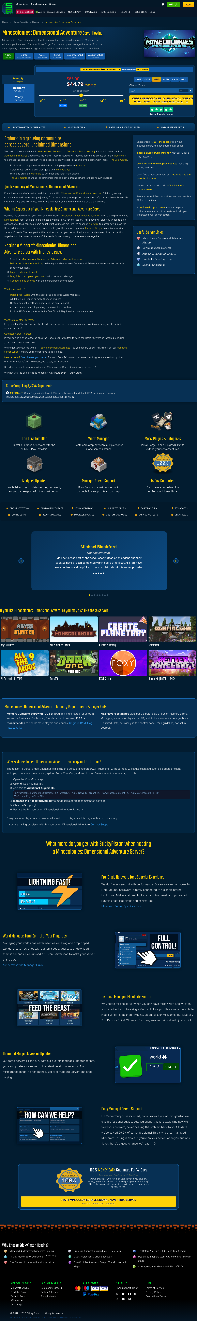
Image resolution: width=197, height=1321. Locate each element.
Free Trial (141, 12)
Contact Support (100, 824)
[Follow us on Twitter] (117, 1294)
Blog (152, 12)
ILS (183, 79)
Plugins (126, 12)
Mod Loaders (109, 12)
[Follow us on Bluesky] (123, 1294)
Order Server (25, 12)
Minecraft (74, 12)
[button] (188, 4)
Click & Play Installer (154, 264)
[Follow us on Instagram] (136, 1294)
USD (156, 79)
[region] (98, 561)
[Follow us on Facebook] (130, 1294)
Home (5, 22)
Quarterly (19, 89)
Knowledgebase (38, 4)
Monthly (18, 80)
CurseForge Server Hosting (27, 22)
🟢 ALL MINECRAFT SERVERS (50, 12)
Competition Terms (156, 1296)
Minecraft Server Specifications (121, 906)
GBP (138, 79)
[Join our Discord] (130, 1299)
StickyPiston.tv (49, 1296)
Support (53, 4)
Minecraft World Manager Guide (23, 965)
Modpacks (91, 12)
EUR (147, 79)
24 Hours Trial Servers (174, 1251)
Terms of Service (155, 1287)
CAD (166, 79)
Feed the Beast (19, 1292)
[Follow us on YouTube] (124, 1299)
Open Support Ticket (127, 1287)
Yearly (19, 98)
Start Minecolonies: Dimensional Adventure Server (98, 1201)
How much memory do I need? (159, 253)
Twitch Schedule (49, 1292)
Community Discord (51, 1287)
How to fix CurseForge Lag (157, 259)
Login (175, 4)
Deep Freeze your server (34, 357)
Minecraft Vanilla (20, 1287)
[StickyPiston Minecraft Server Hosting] (7, 8)
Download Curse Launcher (157, 247)
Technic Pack (18, 1296)
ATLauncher (17, 1300)
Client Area (22, 4)
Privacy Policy (153, 1292)
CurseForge (17, 1304)
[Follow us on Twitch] (117, 1299)
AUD (175, 79)
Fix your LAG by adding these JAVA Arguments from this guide (40, 396)
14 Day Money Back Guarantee (26, 1256)
